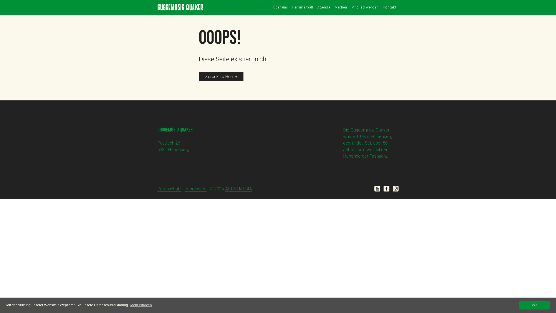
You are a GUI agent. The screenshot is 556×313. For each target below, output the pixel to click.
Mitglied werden (365, 7)
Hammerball (302, 7)
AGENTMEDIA (238, 188)
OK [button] (534, 305)
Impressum (196, 188)
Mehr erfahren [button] (141, 305)
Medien (341, 7)
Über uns (280, 7)
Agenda (323, 7)
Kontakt (389, 7)
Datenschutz (169, 188)
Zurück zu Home (221, 76)
